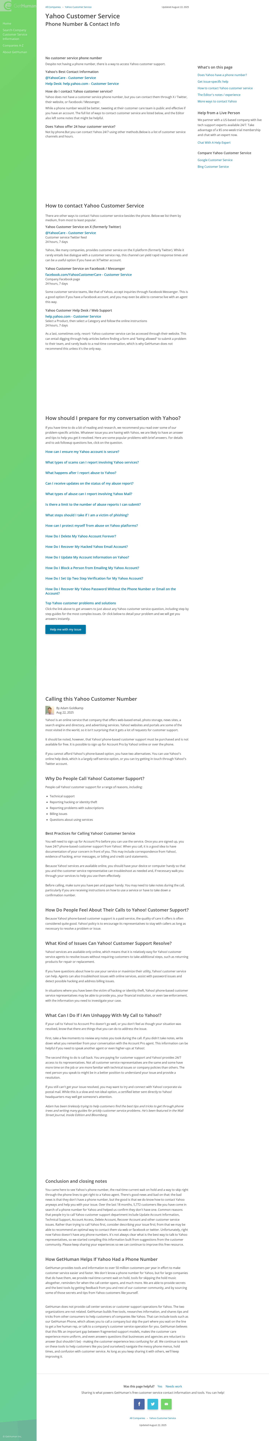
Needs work (174, 1386)
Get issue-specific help (213, 82)
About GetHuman (15, 52)
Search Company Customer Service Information (15, 34)
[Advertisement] (117, 170)
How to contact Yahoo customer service (225, 88)
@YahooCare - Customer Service (70, 78)
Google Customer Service (215, 160)
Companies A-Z (13, 45)
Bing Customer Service (213, 167)
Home (7, 23)
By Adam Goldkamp (69, 708)
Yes (160, 1386)
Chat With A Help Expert (214, 143)
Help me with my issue (65, 629)
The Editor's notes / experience (219, 95)
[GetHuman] (18, 5)
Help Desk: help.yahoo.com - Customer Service (82, 83)
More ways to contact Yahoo (217, 101)
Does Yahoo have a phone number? (222, 75)
